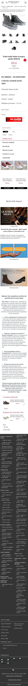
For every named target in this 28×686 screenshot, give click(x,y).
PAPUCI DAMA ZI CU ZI (21, 569)
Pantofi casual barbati (7, 527)
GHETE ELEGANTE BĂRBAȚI (6, 569)
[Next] (23, 404)
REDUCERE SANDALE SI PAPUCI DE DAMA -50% (21, 454)
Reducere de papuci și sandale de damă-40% (21, 493)
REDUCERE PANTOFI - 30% (21, 497)
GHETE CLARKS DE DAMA (6, 459)
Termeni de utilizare (5, 626)
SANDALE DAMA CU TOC (21, 612)
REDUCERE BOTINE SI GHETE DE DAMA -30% (21, 511)
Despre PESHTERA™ (6, 623)
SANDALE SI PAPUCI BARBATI (7, 544)
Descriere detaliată (8, 142)
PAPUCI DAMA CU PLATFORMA (21, 585)
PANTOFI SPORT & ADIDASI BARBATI (6, 534)
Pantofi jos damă (6, 507)
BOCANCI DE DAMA (7, 450)
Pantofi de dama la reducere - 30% (21, 516)
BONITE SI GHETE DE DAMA (6, 437)
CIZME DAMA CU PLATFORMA (6, 476)
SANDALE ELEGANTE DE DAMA (20, 596)
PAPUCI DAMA (20, 566)
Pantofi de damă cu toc (7, 509)
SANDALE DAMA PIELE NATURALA (21, 600)
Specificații (6, 146)
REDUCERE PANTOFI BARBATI (21, 444)
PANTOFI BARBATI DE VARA (6, 538)
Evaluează (4, 134)
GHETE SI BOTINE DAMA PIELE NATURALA (6, 454)
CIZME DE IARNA (6, 440)
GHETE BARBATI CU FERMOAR (7, 561)
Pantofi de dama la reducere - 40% (21, 490)
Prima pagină (3, 6)
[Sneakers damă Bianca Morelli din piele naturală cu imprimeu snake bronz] (6, 402)
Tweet (13, 131)
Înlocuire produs (8, 150)
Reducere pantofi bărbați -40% (20, 486)
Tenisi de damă (5, 7)
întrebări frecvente (8, 154)
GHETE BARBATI (5, 552)
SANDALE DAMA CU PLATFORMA (21, 608)
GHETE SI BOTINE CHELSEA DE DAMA (6, 462)
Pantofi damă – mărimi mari (20, 559)
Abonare (6, 408)
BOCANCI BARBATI (7, 558)
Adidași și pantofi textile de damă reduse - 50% (21, 459)
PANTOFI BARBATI (6, 524)
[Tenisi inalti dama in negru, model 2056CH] (14, 31)
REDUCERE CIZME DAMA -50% (21, 436)
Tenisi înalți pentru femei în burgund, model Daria (7, 180)
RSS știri (6, 427)
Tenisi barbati (5, 541)
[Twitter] (6, 651)
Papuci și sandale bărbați (20, 546)
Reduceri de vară (20, 533)
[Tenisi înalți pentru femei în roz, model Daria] (20, 169)
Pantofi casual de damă (7, 492)
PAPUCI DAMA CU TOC (21, 581)
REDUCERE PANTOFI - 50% (7, 585)
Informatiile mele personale (14, 679)
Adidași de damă (7, 502)
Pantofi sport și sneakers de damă (20, 6)
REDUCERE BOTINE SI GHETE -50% (21, 440)
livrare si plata (4, 629)
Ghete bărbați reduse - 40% (21, 473)
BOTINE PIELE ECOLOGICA (5, 466)
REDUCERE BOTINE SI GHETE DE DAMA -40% (21, 477)
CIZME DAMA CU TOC (6, 480)
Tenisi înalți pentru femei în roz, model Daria (21, 180)
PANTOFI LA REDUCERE (4, 581)
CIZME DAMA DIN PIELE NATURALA (6, 473)
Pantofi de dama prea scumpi (21, 526)
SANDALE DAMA (20, 588)
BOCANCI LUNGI (6, 483)
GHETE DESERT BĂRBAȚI (5, 573)
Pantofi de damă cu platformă (6, 513)
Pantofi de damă (10, 6)
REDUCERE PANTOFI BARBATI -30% (21, 506)
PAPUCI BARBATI (7, 549)
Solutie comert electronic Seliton (14, 684)
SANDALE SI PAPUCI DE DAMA (20, 563)
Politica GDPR (4, 638)
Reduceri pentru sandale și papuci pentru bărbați (21, 464)
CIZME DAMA (4, 470)
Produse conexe (7, 138)
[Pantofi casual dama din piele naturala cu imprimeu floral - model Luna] (6, 418)
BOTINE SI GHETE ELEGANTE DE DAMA (7, 447)
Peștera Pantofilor (6, 127)
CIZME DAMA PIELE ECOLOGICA (7, 487)
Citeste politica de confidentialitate (14, 675)
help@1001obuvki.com (11, 645)
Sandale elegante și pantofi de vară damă (21, 542)
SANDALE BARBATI (8, 547)
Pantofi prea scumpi (20, 523)
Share (6, 131)
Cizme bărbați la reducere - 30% (20, 501)
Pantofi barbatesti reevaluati (20, 530)
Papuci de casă (18, 553)
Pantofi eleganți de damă (6, 495)
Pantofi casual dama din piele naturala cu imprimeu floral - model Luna (17, 416)
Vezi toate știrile (6, 429)
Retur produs (4, 635)
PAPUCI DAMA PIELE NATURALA (21, 577)
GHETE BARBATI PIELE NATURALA (6, 555)
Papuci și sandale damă (20, 536)
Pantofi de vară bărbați (20, 550)
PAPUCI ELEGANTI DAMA (21, 573)
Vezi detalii (7, 188)
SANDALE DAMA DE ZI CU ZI (21, 591)
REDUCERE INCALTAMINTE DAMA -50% (20, 448)
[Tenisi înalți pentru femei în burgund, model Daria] (7, 169)
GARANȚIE (6, 158)
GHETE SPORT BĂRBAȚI (5, 565)
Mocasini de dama (6, 519)
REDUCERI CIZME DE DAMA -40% (21, 482)
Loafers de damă (6, 522)
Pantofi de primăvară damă (6, 516)
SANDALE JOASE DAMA (21, 604)
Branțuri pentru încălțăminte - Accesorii (6, 577)
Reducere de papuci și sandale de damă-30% (21, 520)
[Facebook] (2, 651)
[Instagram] (9, 651)
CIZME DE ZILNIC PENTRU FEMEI (6, 443)
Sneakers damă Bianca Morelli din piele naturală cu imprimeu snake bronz (17, 400)
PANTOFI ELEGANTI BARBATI (7, 530)
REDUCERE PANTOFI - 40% (21, 469)
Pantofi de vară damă (22, 539)
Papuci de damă (19, 555)
